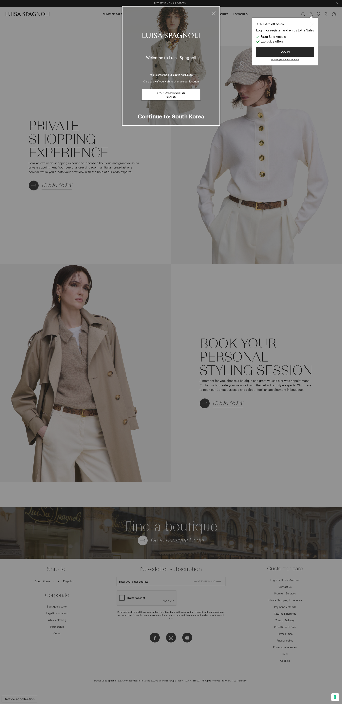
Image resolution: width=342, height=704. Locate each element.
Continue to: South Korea (171, 116)
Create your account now (285, 59)
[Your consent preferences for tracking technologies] (335, 697)
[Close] (214, 12)
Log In (285, 51)
